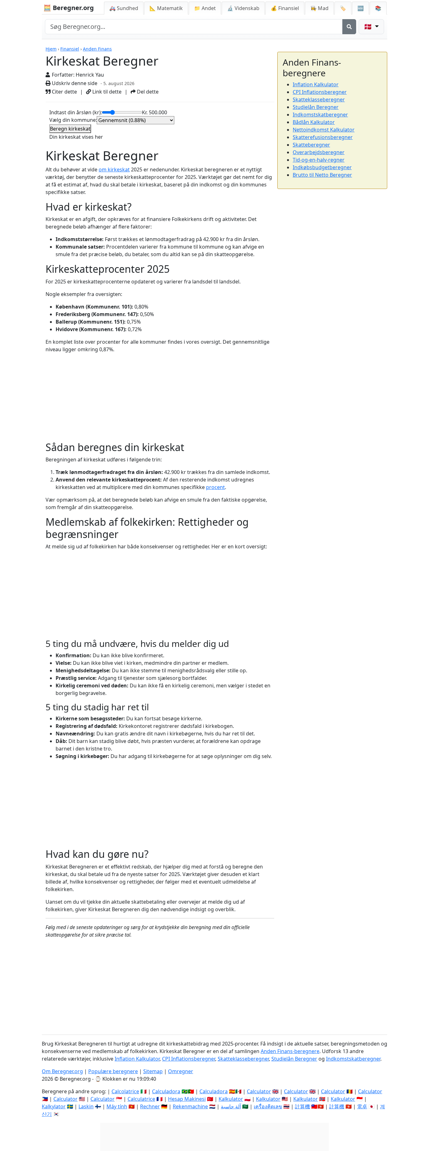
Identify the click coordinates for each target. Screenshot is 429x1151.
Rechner (150, 1106)
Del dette (147, 91)
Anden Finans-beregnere (290, 1051)
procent (215, 487)
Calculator (259, 1091)
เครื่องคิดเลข (268, 1106)
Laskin (86, 1106)
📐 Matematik (166, 8)
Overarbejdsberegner (319, 152)
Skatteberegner (311, 144)
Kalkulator (231, 1098)
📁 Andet (205, 8)
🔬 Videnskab (243, 8)
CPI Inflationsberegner (320, 92)
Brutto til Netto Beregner (322, 174)
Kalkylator (54, 1106)
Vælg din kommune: (73, 119)
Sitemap (153, 1071)
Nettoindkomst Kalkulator (324, 129)
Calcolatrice (125, 1091)
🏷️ (343, 8)
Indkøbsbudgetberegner (322, 167)
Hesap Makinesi (187, 1098)
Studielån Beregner (316, 107)
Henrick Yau (90, 74)
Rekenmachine (190, 1106)
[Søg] (349, 26)
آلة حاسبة (231, 1106)
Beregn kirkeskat (70, 128)
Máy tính (116, 1106)
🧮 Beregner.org (68, 7)
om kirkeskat (114, 169)
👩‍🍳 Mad (319, 8)
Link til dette (106, 91)
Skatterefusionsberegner (323, 137)
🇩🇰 (368, 26)
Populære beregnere (113, 1071)
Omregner (180, 1071)
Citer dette (64, 91)
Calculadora (166, 1091)
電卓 (362, 1106)
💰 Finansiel (285, 8)
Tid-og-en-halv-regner (319, 159)
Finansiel (69, 49)
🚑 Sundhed (123, 8)
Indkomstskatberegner (320, 114)
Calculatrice (141, 1098)
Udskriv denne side (74, 83)
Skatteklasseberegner (319, 99)
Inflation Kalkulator (316, 84)
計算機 (302, 1106)
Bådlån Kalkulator (314, 122)
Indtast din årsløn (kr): (75, 112)
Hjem (51, 49)
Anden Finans (97, 49)
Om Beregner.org (62, 1071)
